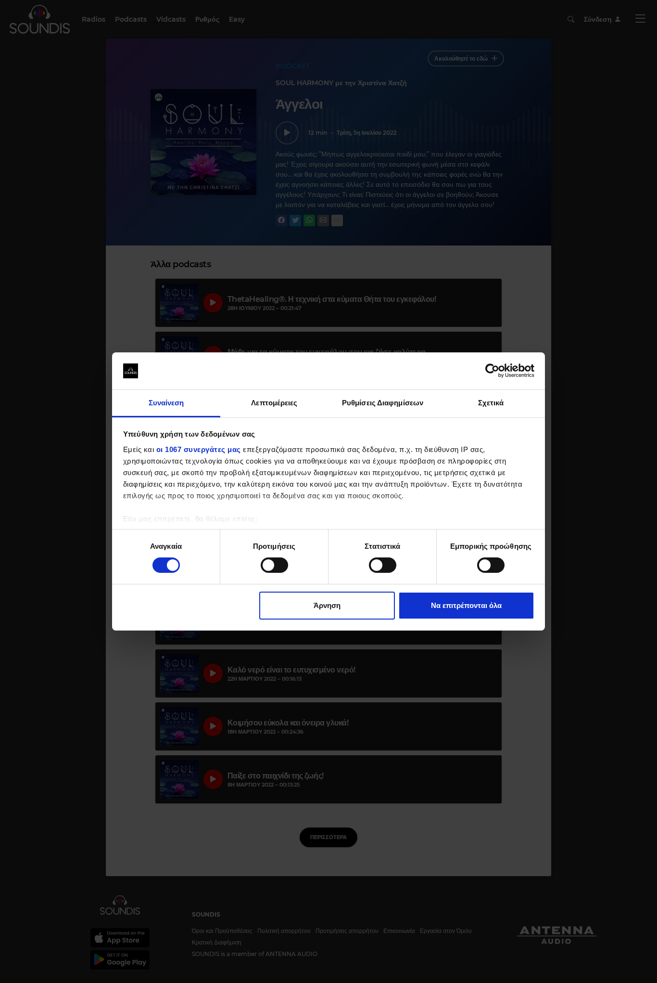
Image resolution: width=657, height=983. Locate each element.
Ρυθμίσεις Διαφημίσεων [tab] (382, 403)
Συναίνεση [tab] (166, 403)
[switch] (274, 565)
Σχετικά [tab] (491, 403)
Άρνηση (327, 605)
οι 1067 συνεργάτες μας (198, 449)
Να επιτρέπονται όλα (466, 605)
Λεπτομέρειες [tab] (274, 403)
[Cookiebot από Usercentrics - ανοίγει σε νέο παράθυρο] (492, 370)
